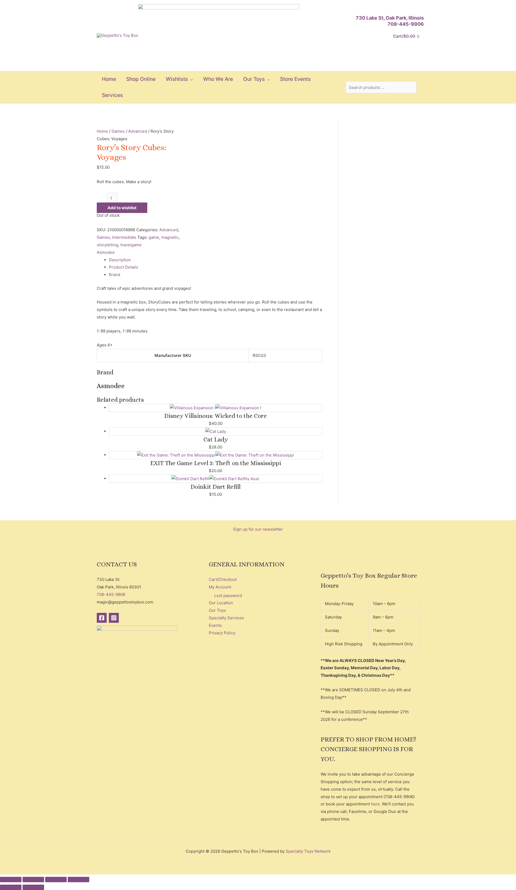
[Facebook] (102, 618)
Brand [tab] (114, 274)
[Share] (56, 879)
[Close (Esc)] (78, 879)
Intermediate (124, 237)
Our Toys (217, 610)
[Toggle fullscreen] (33, 879)
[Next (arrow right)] (33, 887)
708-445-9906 (406, 24)
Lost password (228, 595)
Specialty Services (226, 617)
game (154, 237)
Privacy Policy (222, 632)
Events (215, 625)
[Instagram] (114, 618)
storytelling (107, 244)
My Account (220, 586)
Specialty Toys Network (308, 851)
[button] (190, 79)
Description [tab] (120, 259)
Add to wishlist (122, 207)
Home (102, 131)
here (375, 803)
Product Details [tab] (123, 267)
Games (118, 131)
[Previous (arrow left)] (11, 887)
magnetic (170, 237)
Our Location (221, 602)
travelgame (131, 244)
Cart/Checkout (223, 579)
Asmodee (106, 252)
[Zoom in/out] (11, 879)
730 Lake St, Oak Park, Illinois (390, 18)
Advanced (137, 131)
